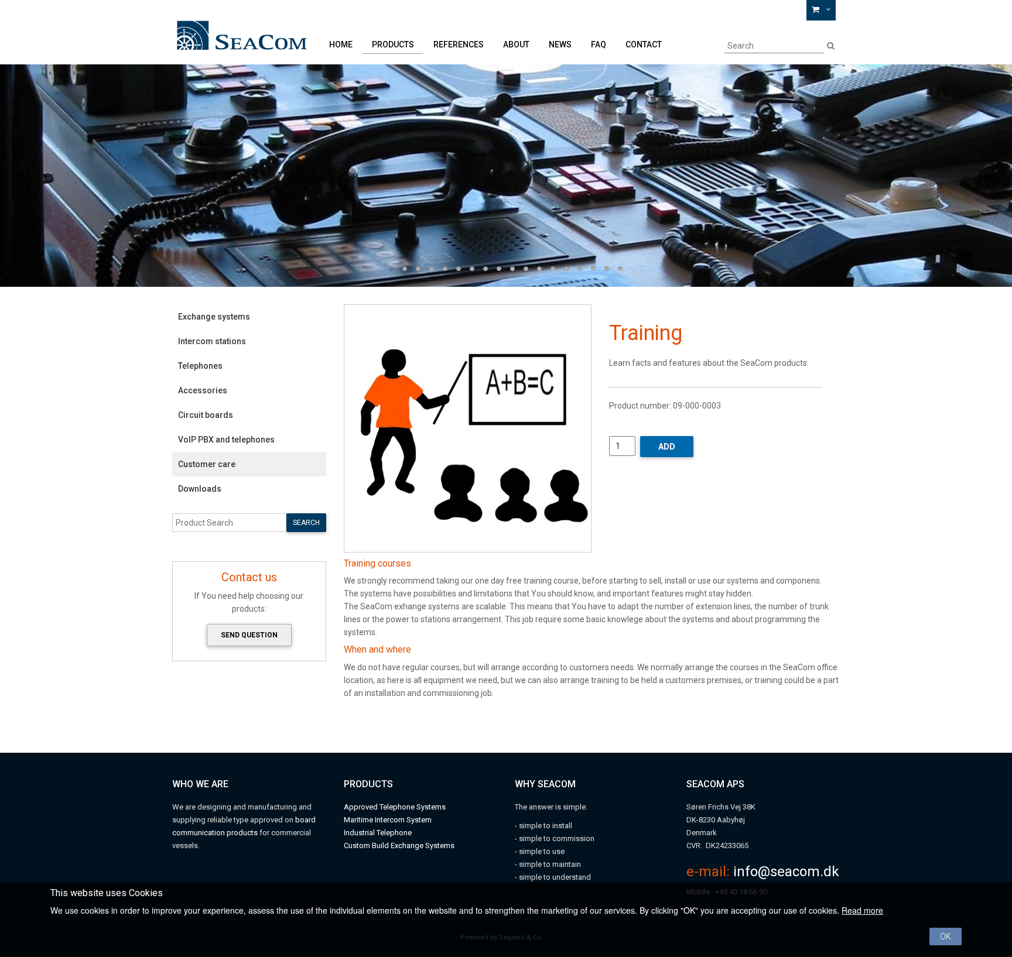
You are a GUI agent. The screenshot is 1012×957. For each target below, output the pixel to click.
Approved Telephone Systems (395, 806)
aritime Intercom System (391, 819)
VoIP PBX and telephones (226, 439)
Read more (862, 910)
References (458, 44)
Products (393, 44)
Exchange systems (214, 316)
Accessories (202, 390)
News (560, 44)
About (516, 44)
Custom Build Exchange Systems (399, 845)
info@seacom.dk (786, 871)
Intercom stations (212, 341)
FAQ (598, 44)
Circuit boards (205, 415)
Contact (643, 44)
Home (341, 44)
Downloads (199, 488)
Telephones (200, 366)
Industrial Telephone (378, 832)
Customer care (206, 464)
